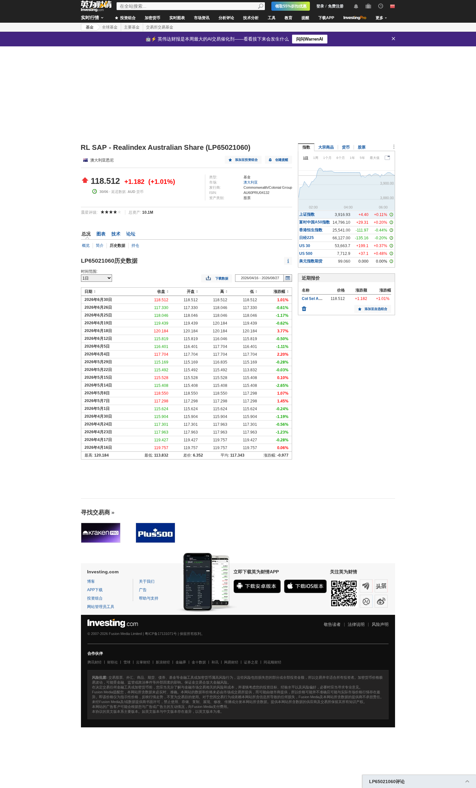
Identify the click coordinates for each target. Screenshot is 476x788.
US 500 (305, 253)
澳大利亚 (251, 182)
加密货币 (152, 18)
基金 (90, 27)
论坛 (130, 233)
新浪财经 (163, 662)
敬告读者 (332, 624)
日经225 (306, 237)
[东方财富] (366, 585)
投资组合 (127, 18)
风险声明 (380, 624)
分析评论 (226, 18)
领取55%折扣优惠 (291, 6)
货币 (346, 147)
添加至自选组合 (376, 309)
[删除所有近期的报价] (304, 307)
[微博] (381, 601)
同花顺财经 (272, 662)
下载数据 (221, 278)
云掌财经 (143, 662)
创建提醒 (281, 159)
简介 (100, 245)
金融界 (181, 662)
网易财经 (231, 662)
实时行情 (90, 17)
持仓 (135, 245)
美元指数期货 (311, 261)
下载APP (326, 18)
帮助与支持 (148, 598)
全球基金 (110, 27)
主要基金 (132, 27)
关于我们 (146, 581)
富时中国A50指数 (314, 222)
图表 (101, 233)
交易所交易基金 (159, 27)
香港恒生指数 (311, 230)
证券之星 (251, 662)
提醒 (305, 18)
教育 (288, 18)
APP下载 (95, 590)
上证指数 (307, 214)
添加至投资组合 (246, 159)
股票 (362, 147)
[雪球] (366, 601)
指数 (306, 147)
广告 (143, 590)
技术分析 (251, 18)
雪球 (126, 662)
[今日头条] (381, 585)
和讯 (215, 662)
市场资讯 (202, 18)
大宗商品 (326, 147)
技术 (115, 233)
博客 (91, 581)
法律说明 (356, 624)
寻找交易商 (95, 512)
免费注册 (336, 6)
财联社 (112, 662)
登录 (320, 6)
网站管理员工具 (100, 606)
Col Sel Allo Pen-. (317, 298)
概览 (86, 245)
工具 (272, 18)
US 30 (304, 246)
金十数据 (199, 662)
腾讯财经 (94, 662)
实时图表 (177, 18)
